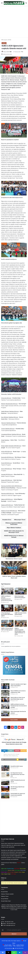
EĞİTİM (9, 39)
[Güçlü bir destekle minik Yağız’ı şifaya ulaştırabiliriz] (5, 686)
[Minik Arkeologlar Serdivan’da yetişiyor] (21, 591)
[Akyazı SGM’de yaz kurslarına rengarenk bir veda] (5, 693)
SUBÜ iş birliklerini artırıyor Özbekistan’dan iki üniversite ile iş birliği (19, 706)
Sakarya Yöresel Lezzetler (7, 894)
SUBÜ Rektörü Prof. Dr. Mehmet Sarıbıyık (14, 536)
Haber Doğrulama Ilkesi (18, 945)
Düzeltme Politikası (8, 945)
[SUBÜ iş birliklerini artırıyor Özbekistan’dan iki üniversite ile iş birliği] (7, 591)
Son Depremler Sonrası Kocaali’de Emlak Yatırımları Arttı (17, 774)
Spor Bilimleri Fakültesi (14, 527)
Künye (14, 944)
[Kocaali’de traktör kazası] (5, 768)
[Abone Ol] (14, 739)
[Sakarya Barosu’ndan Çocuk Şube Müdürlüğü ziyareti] (5, 699)
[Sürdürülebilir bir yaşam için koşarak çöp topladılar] (5, 795)
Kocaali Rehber (4, 898)
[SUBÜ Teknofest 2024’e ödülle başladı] (21, 607)
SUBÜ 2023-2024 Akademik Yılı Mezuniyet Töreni (14, 531)
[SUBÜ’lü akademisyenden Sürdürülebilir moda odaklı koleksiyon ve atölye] (21, 623)
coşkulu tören (7, 519)
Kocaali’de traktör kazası (17, 766)
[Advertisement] (14, 22)
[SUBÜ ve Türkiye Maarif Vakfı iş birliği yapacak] (7, 623)
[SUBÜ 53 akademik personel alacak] (5, 782)
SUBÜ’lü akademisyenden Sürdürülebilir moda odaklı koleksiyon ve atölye (20, 631)
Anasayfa (4, 39)
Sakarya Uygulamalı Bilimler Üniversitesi (14, 523)
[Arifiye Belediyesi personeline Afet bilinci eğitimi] (7, 607)
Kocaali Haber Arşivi (6, 901)
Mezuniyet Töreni (20, 519)
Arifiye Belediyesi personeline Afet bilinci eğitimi (7, 614)
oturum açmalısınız (16, 646)
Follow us (3, 878)
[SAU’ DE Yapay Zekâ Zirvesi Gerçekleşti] (5, 789)
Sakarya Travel (4, 896)
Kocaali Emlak (4, 891)
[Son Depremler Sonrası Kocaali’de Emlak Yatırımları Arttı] (5, 775)
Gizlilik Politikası (20, 944)
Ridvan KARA (6, 51)
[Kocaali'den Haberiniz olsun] (14, 3)
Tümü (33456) (14, 719)
